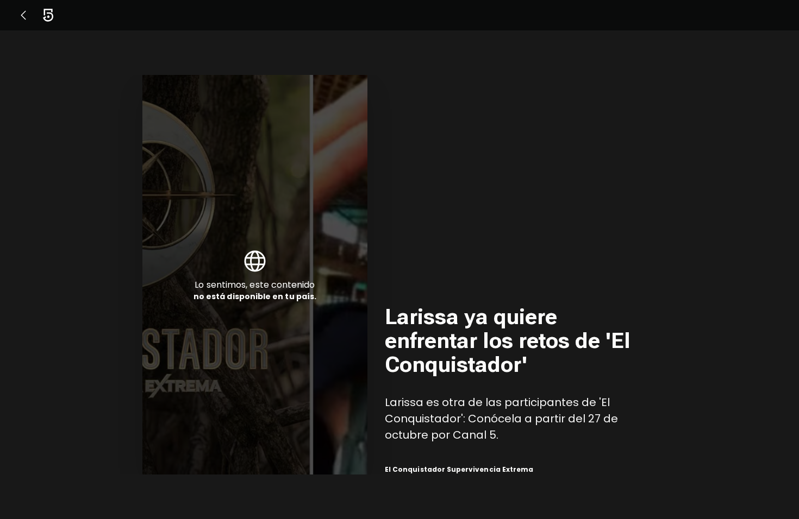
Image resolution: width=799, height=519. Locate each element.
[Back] (23, 15)
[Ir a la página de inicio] (48, 15)
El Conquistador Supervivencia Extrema (459, 469)
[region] (521, 274)
